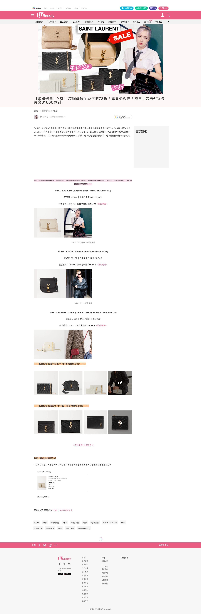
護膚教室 (162, 545)
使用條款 (105, 576)
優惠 (55, 111)
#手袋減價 (95, 523)
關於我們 (105, 561)
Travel (52, 8)
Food (60, 8)
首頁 (36, 111)
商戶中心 (153, 8)
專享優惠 (85, 601)
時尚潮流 (51, 22)
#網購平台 (75, 523)
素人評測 (85, 586)
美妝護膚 (38, 22)
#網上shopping (84, 528)
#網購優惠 (50, 528)
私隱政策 (105, 580)
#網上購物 (55, 523)
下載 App (164, 8)
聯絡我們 (105, 584)
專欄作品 (85, 590)
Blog (76, 8)
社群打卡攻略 (142, 8)
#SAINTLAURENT (110, 523)
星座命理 (100, 22)
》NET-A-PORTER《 (62, 510)
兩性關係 (111, 22)
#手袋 (65, 523)
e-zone (84, 8)
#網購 (85, 523)
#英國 (45, 523)
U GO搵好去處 (127, 8)
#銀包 (36, 523)
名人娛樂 (76, 22)
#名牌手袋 (38, 528)
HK (45, 8)
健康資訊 (88, 22)
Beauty (68, 8)
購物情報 (124, 22)
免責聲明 (105, 573)
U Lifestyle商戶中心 (105, 567)
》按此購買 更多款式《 (83, 445)
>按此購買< (102, 204)
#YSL (123, 523)
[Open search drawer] (168, 15)
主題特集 (85, 594)
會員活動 (85, 597)
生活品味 (63, 22)
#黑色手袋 (70, 528)
